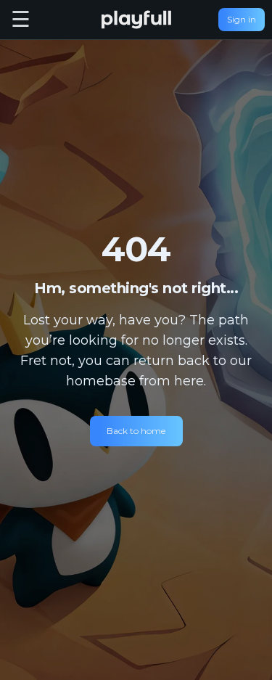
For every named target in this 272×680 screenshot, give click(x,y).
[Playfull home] (136, 19)
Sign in (241, 19)
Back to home (136, 430)
